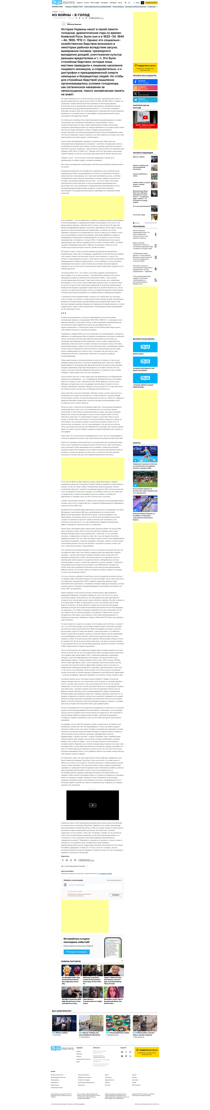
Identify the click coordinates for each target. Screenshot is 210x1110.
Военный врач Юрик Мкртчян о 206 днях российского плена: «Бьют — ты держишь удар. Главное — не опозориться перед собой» (141, 196)
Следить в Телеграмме (78, 952)
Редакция (79, 1054)
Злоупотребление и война (140, 175)
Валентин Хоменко (74, 24)
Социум (134, 1075)
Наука (106, 1075)
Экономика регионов (57, 1087)
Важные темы (57, 6)
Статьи (86, 2)
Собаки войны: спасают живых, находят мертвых (141, 184)
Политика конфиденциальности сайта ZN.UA (147, 1104)
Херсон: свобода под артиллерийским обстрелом (140, 167)
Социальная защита (83, 1075)
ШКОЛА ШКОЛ (138, 354)
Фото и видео (95, 2)
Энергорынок (54, 1082)
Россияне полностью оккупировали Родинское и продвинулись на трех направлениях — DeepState (142, 268)
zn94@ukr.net (96, 1061)
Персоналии (81, 1085)
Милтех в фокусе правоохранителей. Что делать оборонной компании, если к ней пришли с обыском (141, 234)
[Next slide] (156, 6)
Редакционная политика (83, 1059)
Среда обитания (109, 1080)
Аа (142, 2)
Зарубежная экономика (84, 1077)
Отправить (115, 895)
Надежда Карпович (113, 1035)
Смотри (136, 443)
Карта (78, 1062)
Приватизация (55, 1085)
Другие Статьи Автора (144, 339)
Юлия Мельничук (139, 1037)
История (134, 1077)
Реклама (78, 1056)
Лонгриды (113, 2)
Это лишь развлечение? (141, 206)
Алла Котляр (57, 1035)
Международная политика (58, 1077)
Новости (80, 2)
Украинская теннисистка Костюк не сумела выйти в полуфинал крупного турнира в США (145, 466)
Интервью (104, 2)
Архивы (78, 1051)
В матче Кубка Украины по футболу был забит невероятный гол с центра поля (145, 491)
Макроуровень (55, 1080)
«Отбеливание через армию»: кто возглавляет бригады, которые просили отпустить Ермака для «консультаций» (142, 257)
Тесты (120, 2)
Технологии (108, 1077)
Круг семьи (135, 1080)
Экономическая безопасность (86, 1082)
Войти (138, 2)
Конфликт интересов (84, 1080)
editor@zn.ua (102, 1065)
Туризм (134, 1082)
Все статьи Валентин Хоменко (73, 866)
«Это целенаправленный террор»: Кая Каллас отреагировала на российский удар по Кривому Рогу (142, 280)
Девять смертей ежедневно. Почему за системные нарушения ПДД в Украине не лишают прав (143, 245)
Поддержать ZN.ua (151, 2)
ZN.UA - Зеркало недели (145, 125)
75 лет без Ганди (139, 215)
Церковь (107, 1082)
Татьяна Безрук (85, 1037)
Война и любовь (139, 157)
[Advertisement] (92, 207)
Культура (107, 1085)
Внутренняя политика (57, 1075)
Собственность (136, 1085)
